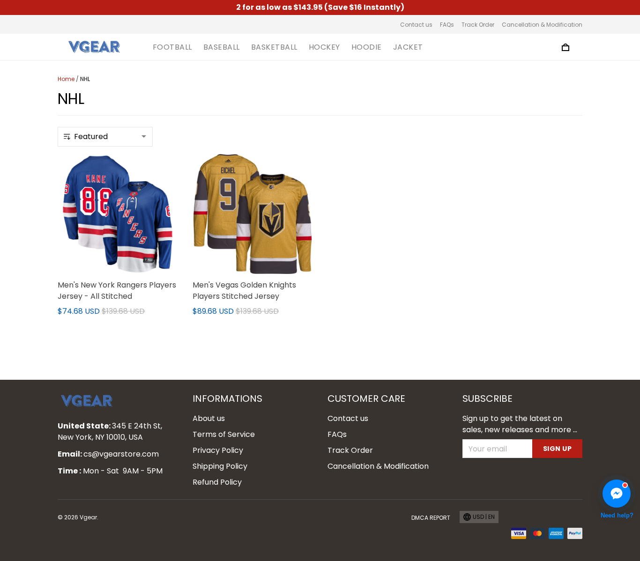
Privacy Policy (218, 450)
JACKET (408, 47)
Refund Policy (217, 482)
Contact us (416, 25)
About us (209, 418)
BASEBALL (221, 47)
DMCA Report (430, 518)
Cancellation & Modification (542, 25)
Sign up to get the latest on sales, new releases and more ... (519, 424)
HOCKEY (324, 47)
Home (66, 79)
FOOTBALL (172, 47)
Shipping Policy (220, 466)
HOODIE (366, 47)
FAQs (447, 25)
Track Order (477, 25)
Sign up (557, 448)
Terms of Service (224, 434)
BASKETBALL (274, 47)
